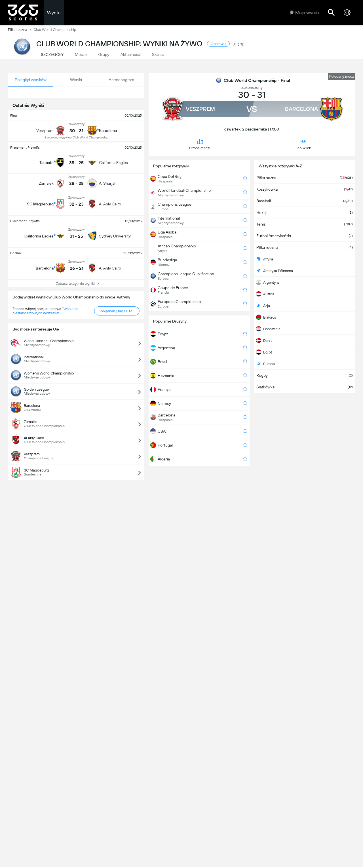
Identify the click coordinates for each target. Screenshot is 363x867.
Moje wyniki (307, 12)
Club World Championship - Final (257, 80)
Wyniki (53, 12)
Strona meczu (200, 148)
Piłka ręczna (17, 30)
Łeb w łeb (303, 148)
